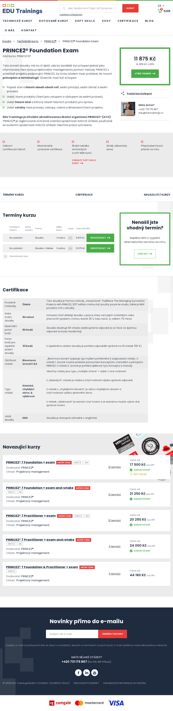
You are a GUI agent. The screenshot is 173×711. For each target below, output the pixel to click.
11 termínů (114, 546)
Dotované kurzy (53, 21)
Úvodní (6, 41)
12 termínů (114, 467)
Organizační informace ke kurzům (124, 683)
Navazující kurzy (157, 195)
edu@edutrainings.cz (151, 113)
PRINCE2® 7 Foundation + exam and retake (39, 488)
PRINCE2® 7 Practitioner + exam (31, 516)
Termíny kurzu (13, 195)
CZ (160, 5)
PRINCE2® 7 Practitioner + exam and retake (40, 540)
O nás (10, 30)
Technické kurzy (17, 21)
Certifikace (128, 21)
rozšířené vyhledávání (71, 14)
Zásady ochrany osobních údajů (48, 683)
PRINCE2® (50, 41)
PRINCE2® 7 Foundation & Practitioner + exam (42, 567)
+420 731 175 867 (148, 109)
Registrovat (98, 237)
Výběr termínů (143, 73)
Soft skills (85, 21)
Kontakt (29, 30)
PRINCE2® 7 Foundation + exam (30, 462)
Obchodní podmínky (86, 683)
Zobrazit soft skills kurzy (84, 162)
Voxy (106, 21)
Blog (149, 21)
